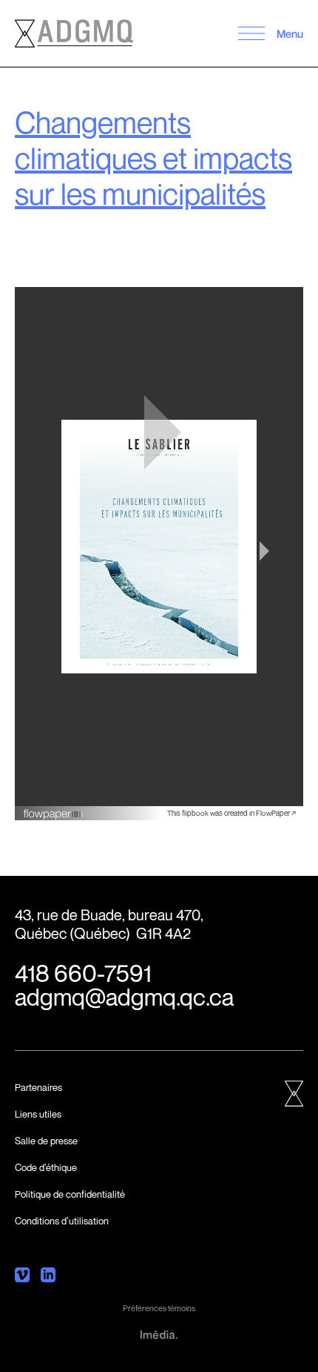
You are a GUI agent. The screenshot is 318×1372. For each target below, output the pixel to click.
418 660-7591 (83, 973)
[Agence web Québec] (159, 1333)
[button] (251, 33)
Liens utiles (38, 1114)
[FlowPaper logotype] (53, 808)
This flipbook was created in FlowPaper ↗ (231, 812)
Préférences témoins (159, 1308)
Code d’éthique (46, 1167)
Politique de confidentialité (70, 1194)
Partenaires (38, 1087)
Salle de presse (46, 1141)
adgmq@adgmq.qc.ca (124, 997)
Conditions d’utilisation (62, 1221)
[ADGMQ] (74, 33)
